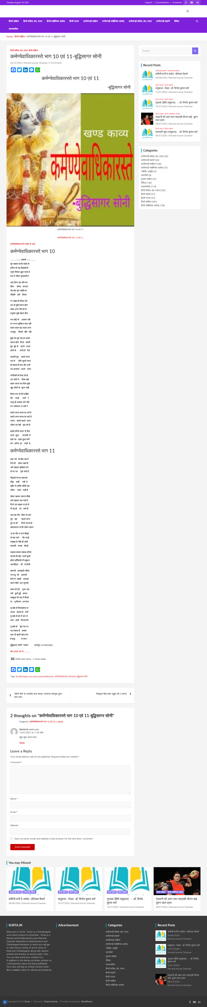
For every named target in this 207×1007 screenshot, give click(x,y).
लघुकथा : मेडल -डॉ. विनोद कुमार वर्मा (172, 88)
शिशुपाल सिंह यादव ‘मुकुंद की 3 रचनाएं (111, 694)
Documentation (162, 2)
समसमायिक (13, 29)
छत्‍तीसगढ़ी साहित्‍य (90, 21)
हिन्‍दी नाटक (74, 21)
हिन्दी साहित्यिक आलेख (56, 21)
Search (195, 50)
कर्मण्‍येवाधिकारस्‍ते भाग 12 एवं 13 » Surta (46, 721)
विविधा (176, 21)
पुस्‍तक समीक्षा (146, 179)
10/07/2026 (161, 106)
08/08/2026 (161, 78)
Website (14, 825)
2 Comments (55, 63)
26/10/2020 (16, 63)
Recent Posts (152, 65)
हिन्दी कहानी (159, 85)
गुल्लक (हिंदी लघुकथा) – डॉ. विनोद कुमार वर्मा (176, 102)
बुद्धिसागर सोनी (82, 676)
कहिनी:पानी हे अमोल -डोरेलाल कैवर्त (171, 74)
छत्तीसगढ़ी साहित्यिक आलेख (113, 21)
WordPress (86, 1001)
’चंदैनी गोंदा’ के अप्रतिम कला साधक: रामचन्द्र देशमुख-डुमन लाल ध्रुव (38, 695)
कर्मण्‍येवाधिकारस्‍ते (17, 244)
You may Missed (20, 862)
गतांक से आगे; (30, 244)
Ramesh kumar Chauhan (35, 63)
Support (148, 2)
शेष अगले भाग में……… (20, 651)
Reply (22, 742)
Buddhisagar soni (24, 676)
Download (177, 2)
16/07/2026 (161, 92)
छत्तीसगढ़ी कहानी (163, 21)
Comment (16, 762)
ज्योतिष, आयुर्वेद (147, 171)
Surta (27, 1001)
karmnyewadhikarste (43, 676)
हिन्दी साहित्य (14, 21)
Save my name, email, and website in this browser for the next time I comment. (53, 838)
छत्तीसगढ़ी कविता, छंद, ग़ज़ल (140, 21)
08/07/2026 (161, 124)
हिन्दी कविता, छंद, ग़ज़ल (32, 21)
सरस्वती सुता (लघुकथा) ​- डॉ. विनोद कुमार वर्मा (176, 132)
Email (13, 812)
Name (14, 798)
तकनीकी (144, 175)
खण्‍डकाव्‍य (72, 676)
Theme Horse (50, 1001)
